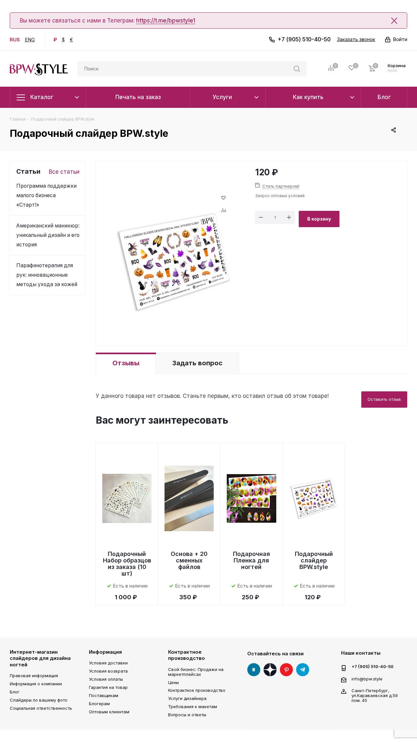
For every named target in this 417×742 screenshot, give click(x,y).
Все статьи (64, 171)
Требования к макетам (192, 706)
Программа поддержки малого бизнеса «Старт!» (46, 195)
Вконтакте (253, 669)
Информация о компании (36, 683)
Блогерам (99, 703)
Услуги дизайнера (187, 698)
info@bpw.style (367, 678)
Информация (105, 652)
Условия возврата (108, 671)
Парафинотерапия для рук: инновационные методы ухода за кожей (46, 274)
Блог (15, 691)
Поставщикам (103, 695)
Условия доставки (108, 662)
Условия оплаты (106, 679)
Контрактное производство (186, 655)
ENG (30, 39)
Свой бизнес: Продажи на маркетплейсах (195, 672)
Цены (173, 682)
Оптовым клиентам (109, 711)
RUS (15, 39)
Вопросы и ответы (187, 714)
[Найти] (297, 68)
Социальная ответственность (41, 708)
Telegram (302, 669)
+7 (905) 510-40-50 (304, 39)
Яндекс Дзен (270, 669)
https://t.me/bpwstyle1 (165, 20)
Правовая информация (34, 675)
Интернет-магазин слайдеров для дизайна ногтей (40, 658)
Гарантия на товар (108, 687)
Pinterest (286, 669)
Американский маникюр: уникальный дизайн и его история (47, 235)
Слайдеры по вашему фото (38, 700)
